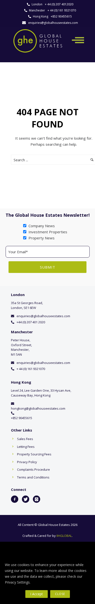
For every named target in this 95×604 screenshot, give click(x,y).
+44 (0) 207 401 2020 (31, 322)
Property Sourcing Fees (34, 454)
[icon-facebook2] (14, 499)
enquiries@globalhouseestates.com (53, 23)
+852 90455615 (61, 16)
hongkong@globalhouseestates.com (38, 408)
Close (60, 594)
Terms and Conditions (33, 477)
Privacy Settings (17, 582)
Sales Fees (25, 439)
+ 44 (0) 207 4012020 (59, 4)
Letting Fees (26, 446)
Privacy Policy (27, 462)
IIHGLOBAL (64, 535)
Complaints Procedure (33, 469)
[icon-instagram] (36, 499)
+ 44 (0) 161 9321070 (62, 10)
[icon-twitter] (25, 499)
